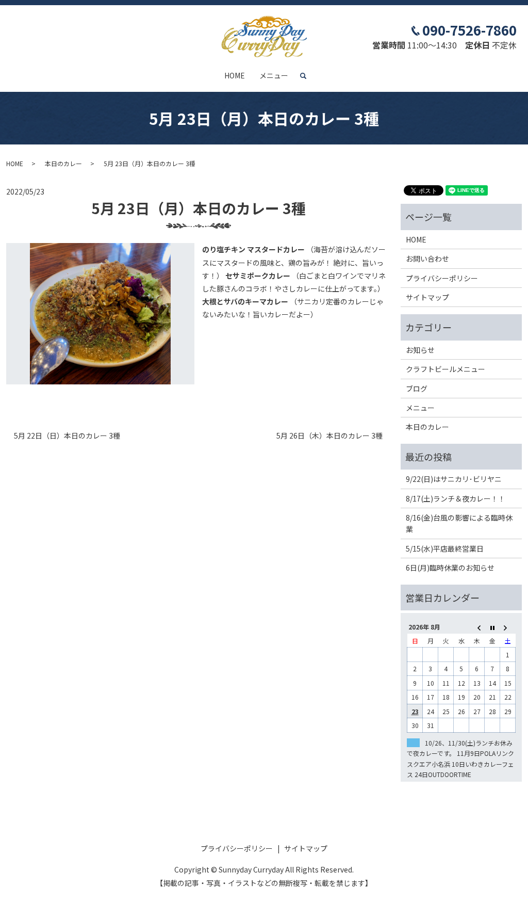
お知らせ (420, 350)
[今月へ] (492, 627)
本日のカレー (63, 163)
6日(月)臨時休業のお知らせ (450, 567)
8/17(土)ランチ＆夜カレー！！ (455, 498)
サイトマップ (427, 297)
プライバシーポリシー (442, 278)
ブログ (416, 388)
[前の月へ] (477, 627)
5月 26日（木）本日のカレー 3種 (329, 436)
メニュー (273, 75)
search (307, 76)
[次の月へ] (508, 627)
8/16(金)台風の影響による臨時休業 (459, 523)
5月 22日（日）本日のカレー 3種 (67, 436)
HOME (234, 75)
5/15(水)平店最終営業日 (445, 548)
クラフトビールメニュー (445, 369)
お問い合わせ (427, 258)
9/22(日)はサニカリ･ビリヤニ (454, 479)
